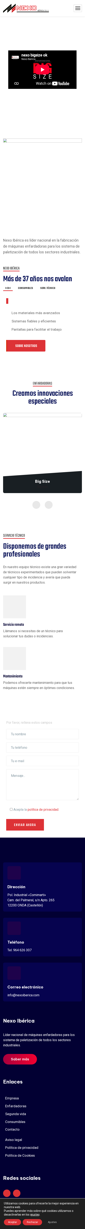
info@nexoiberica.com (23, 995)
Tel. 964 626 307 (19, 950)
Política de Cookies (20, 1155)
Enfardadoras (15, 1106)
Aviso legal (13, 1140)
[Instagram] (16, 1193)
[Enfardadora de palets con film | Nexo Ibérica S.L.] (26, 8)
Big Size (42, 481)
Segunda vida (15, 1114)
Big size (43, 486)
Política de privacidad (21, 1148)
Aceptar (12, 1222)
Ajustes (52, 1222)
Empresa (12, 1098)
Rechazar (32, 1222)
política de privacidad (43, 810)
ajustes (35, 1214)
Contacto (12, 1129)
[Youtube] (7, 1193)
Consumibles (15, 1122)
